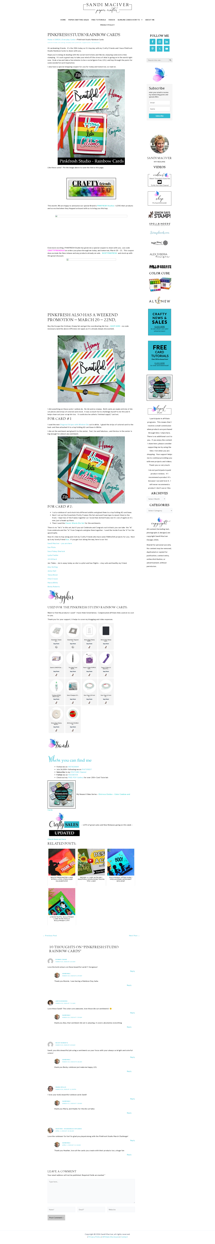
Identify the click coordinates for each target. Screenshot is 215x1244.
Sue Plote (52, 547)
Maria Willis (53, 583)
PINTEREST (86, 769)
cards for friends (53, 42)
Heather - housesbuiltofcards (69, 1129)
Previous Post (50, 935)
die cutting (61, 42)
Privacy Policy (107, 25)
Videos (112, 20)
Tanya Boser (53, 575)
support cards (86, 42)
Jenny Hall (52, 571)
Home (63, 20)
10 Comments (96, 42)
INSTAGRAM (73, 767)
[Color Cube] (159, 284)
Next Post (134, 935)
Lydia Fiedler (53, 555)
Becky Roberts (54, 587)
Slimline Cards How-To (129, 20)
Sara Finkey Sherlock (56, 551)
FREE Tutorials (98, 20)
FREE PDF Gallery (75, 777)
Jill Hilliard (52, 559)
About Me (150, 20)
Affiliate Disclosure (111, 1237)
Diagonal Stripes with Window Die (74, 425)
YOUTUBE (75, 772)
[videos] (159, 178)
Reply (132, 971)
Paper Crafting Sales (78, 20)
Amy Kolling (53, 567)
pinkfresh (78, 42)
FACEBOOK (73, 775)
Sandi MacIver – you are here (60, 543)
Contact (124, 1237)
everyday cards (70, 42)
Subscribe (159, 116)
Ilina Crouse (53, 579)
